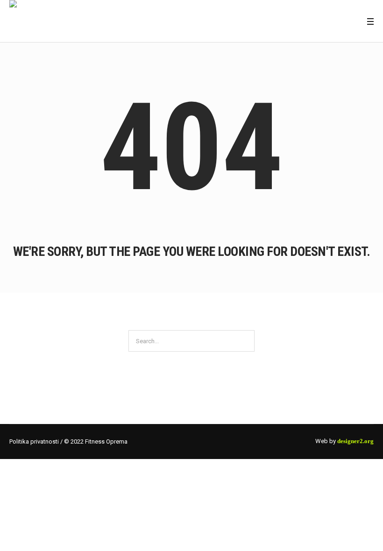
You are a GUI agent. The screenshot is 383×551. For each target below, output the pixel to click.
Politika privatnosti (34, 441)
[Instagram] (353, 21)
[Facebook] (341, 21)
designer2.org (355, 441)
